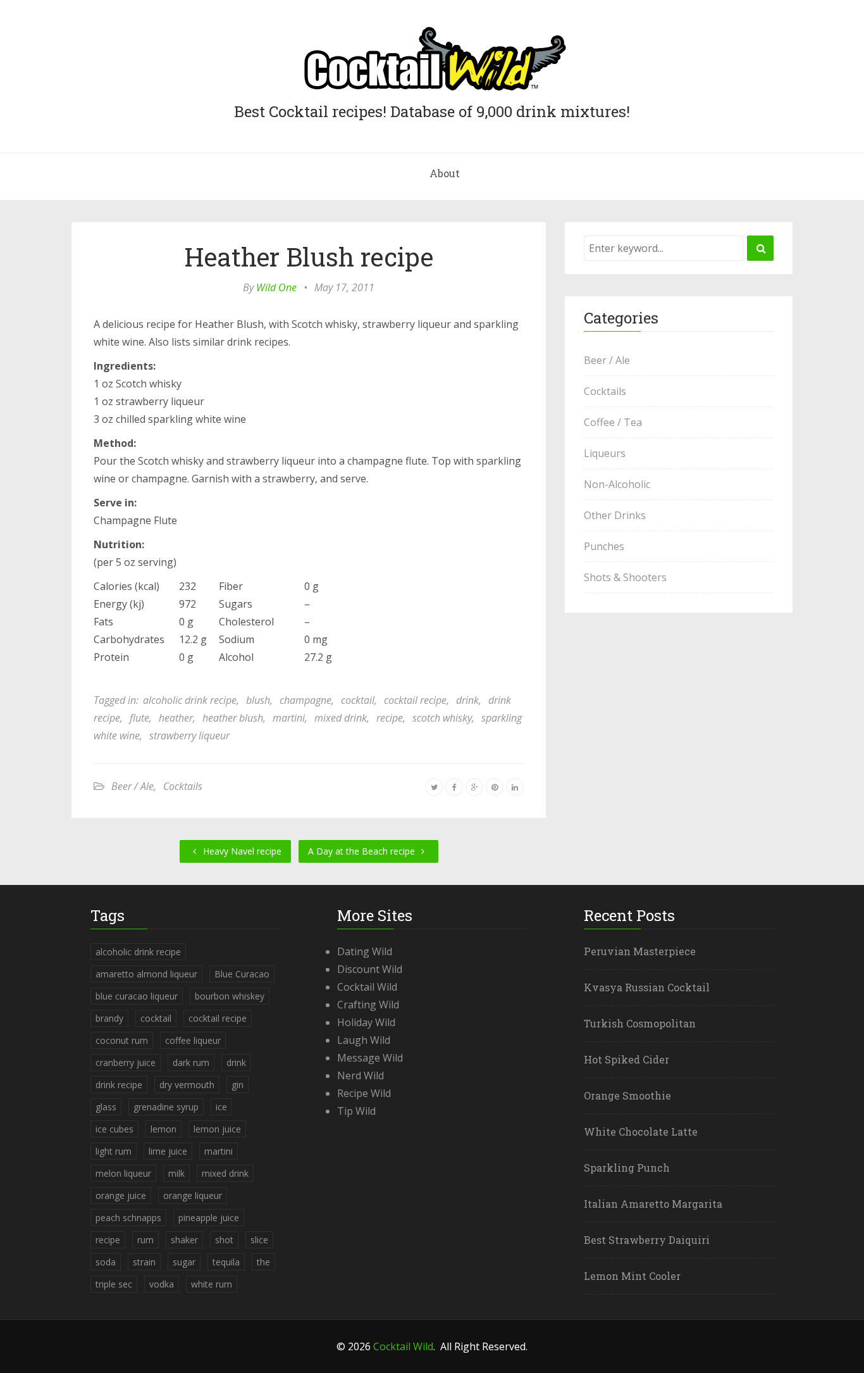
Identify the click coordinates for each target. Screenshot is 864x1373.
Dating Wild (364, 951)
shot (224, 1240)
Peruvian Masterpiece (640, 951)
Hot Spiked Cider (626, 1059)
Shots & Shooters (625, 577)
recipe (389, 718)
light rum (114, 1151)
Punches (604, 546)
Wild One (276, 287)
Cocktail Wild (367, 987)
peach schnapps (128, 1218)
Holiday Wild (366, 1022)
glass (106, 1107)
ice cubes (114, 1129)
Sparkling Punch (627, 1167)
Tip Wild (356, 1111)
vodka (161, 1284)
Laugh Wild (363, 1040)
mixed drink (340, 718)
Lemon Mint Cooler (632, 1275)
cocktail (357, 700)
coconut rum (122, 1040)
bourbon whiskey (229, 996)
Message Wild (370, 1058)
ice (221, 1107)
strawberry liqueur (189, 736)
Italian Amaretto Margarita (653, 1203)
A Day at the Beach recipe (362, 851)
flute (139, 718)
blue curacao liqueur (137, 996)
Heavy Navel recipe (241, 851)
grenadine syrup (166, 1107)
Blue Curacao (241, 974)
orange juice (121, 1195)
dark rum (191, 1062)
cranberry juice (126, 1062)
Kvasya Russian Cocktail (647, 987)
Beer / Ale (132, 786)
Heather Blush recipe (308, 256)
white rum (211, 1284)
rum (145, 1240)
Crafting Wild (368, 1005)
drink (467, 700)
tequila (226, 1262)
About (444, 173)
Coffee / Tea (613, 422)
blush (258, 700)
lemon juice (217, 1129)
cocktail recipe (415, 700)
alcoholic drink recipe (190, 700)
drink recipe (119, 1085)
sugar (184, 1262)
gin (237, 1085)
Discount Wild (369, 969)
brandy (109, 1018)
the (263, 1262)
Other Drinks (615, 515)
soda (106, 1262)
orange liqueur (192, 1195)
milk (176, 1173)
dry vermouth (186, 1085)
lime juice (168, 1151)
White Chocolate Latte (641, 1131)
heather (176, 718)
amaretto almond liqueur (146, 974)
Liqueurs (605, 453)
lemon (163, 1129)
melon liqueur (123, 1173)
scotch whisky (442, 718)
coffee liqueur (193, 1040)
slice (259, 1240)
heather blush (232, 718)
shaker (184, 1240)
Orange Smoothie (627, 1095)
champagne (305, 700)
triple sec (114, 1284)
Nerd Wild (360, 1075)
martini (289, 718)
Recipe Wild (364, 1093)
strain (144, 1262)
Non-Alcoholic (617, 484)
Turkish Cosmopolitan (640, 1023)
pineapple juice (208, 1218)
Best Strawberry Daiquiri (647, 1239)
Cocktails (182, 786)
